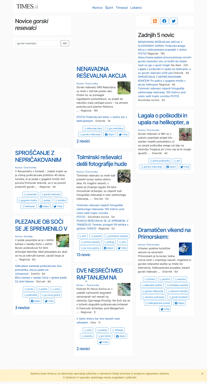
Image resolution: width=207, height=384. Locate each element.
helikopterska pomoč (158, 303)
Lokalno (136, 8)
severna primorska (154, 297)
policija (110, 242)
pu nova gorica (91, 248)
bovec (30, 289)
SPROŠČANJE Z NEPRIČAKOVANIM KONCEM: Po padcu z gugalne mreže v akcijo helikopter (162, 80)
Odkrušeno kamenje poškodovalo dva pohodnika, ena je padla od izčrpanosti (38, 269)
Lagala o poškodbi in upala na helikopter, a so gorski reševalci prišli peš (163, 125)
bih (178, 160)
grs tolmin (105, 336)
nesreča (88, 336)
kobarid (97, 236)
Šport (109, 8)
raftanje (118, 330)
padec (47, 200)
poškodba (31, 295)
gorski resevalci (51, 194)
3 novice (22, 307)
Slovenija (28, 236)
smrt (83, 236)
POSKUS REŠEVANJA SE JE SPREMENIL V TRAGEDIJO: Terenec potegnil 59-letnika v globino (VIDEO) (102, 224)
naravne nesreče (178, 291)
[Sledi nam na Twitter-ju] (174, 21)
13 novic (83, 254)
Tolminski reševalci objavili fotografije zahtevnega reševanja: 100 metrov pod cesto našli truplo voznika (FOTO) (162, 92)
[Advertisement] (103, 38)
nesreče (181, 279)
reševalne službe (153, 285)
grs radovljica (115, 128)
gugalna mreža (28, 200)
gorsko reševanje (91, 134)
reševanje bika (94, 128)
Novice (97, 8)
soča (57, 289)
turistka (61, 200)
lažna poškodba (161, 160)
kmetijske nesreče (178, 285)
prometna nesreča (118, 236)
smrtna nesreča (91, 242)
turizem (150, 279)
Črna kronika (91, 83)
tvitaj (124, 134)
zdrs (123, 242)
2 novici (83, 141)
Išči (65, 43)
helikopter (29, 206)
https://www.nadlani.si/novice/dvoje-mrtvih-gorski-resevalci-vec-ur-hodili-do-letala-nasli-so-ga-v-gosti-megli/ (165, 61)
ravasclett (31, 194)
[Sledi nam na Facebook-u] (164, 21)
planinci (165, 279)
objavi (111, 134)
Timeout (122, 8)
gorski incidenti (179, 297)
